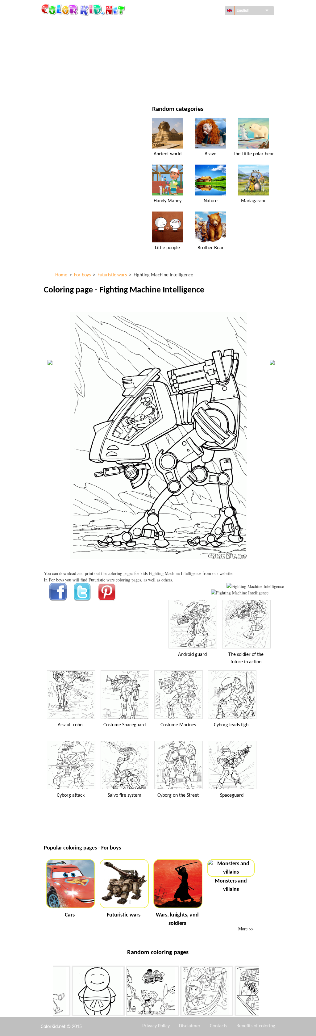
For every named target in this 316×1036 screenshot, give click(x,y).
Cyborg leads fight (232, 725)
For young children (78, 75)
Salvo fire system (124, 795)
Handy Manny (167, 201)
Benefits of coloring (255, 1026)
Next (263, 992)
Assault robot (71, 725)
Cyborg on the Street (178, 795)
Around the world (197, 24)
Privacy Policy (156, 1026)
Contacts (218, 1026)
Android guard (192, 654)
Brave (210, 154)
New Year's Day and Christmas (208, 75)
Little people (167, 247)
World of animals (196, 37)
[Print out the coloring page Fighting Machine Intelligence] (255, 586)
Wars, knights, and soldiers (177, 919)
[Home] (84, 9)
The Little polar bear (253, 154)
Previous (48, 992)
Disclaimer (190, 1026)
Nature (185, 88)
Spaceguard (231, 795)
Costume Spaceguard (124, 725)
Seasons (66, 62)
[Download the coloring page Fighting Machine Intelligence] (239, 592)
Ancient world (167, 154)
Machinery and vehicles (82, 24)
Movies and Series (76, 88)
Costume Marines (178, 725)
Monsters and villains (231, 885)
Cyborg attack (71, 795)
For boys (187, 62)
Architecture (71, 37)
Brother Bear (211, 247)
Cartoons (68, 50)
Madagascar (253, 201)
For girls (187, 50)
